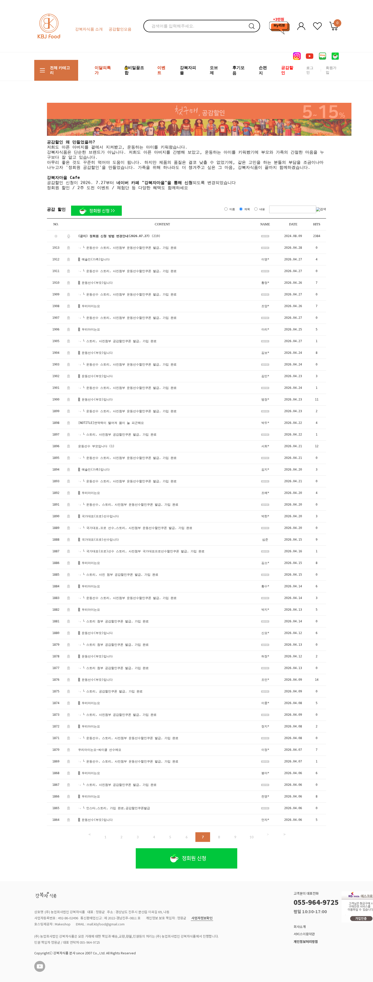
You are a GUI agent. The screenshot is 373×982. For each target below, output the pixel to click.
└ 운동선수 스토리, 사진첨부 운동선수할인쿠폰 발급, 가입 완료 (130, 247)
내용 (262, 209)
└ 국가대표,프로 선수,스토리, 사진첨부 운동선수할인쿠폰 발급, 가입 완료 (137, 528)
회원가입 (331, 70)
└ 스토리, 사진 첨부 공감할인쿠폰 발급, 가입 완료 (120, 574)
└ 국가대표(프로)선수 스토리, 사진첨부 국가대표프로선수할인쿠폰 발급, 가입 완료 (144, 551)
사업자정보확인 (202, 918)
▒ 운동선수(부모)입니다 (95, 283)
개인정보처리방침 (306, 941)
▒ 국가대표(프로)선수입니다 (98, 516)
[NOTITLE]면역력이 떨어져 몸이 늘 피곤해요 (111, 423)
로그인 (309, 70)
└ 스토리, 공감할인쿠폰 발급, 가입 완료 (113, 691)
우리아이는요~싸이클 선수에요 (99, 750)
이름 (232, 209)
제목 (247, 209)
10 (251, 837)
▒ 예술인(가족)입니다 (94, 259)
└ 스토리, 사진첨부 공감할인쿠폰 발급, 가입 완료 (120, 341)
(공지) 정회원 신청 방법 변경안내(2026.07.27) (114, 236)
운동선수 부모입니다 (92, 446)
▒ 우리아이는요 (89, 306)
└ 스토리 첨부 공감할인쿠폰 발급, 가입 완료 (116, 621)
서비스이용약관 (304, 933)
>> (284, 834)
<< (89, 834)
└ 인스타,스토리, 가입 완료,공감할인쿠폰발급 (116, 808)
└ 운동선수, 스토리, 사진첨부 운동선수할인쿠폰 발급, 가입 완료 (130, 504)
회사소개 (300, 926)
